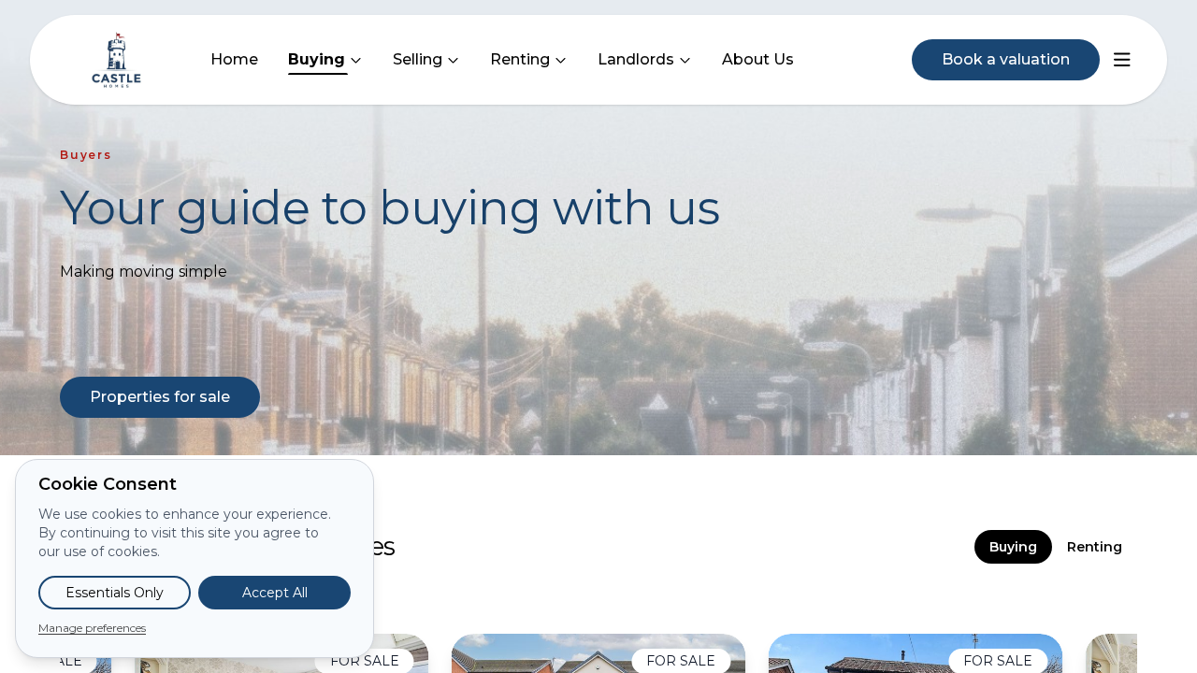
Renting (520, 59)
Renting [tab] (1094, 546)
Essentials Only (114, 592)
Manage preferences (92, 628)
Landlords (636, 59)
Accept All (275, 592)
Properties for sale (160, 397)
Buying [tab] (1013, 546)
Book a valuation (1006, 59)
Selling (417, 59)
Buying (316, 59)
